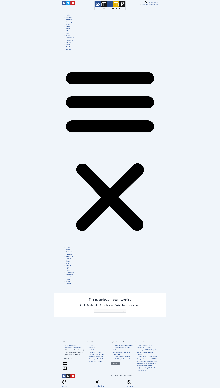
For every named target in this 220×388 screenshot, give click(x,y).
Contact (68, 49)
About (68, 47)
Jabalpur (68, 31)
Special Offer (100, 386)
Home (68, 13)
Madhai (68, 42)
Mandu (68, 35)
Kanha (68, 15)
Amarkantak (69, 40)
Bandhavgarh (70, 22)
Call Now (64, 386)
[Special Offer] (97, 382)
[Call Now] (64, 382)
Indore (68, 28)
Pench (68, 44)
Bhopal (68, 26)
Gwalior (68, 24)
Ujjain (67, 33)
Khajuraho (69, 19)
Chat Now (130, 386)
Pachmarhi (69, 17)
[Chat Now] (129, 382)
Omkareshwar (70, 37)
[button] (110, 149)
